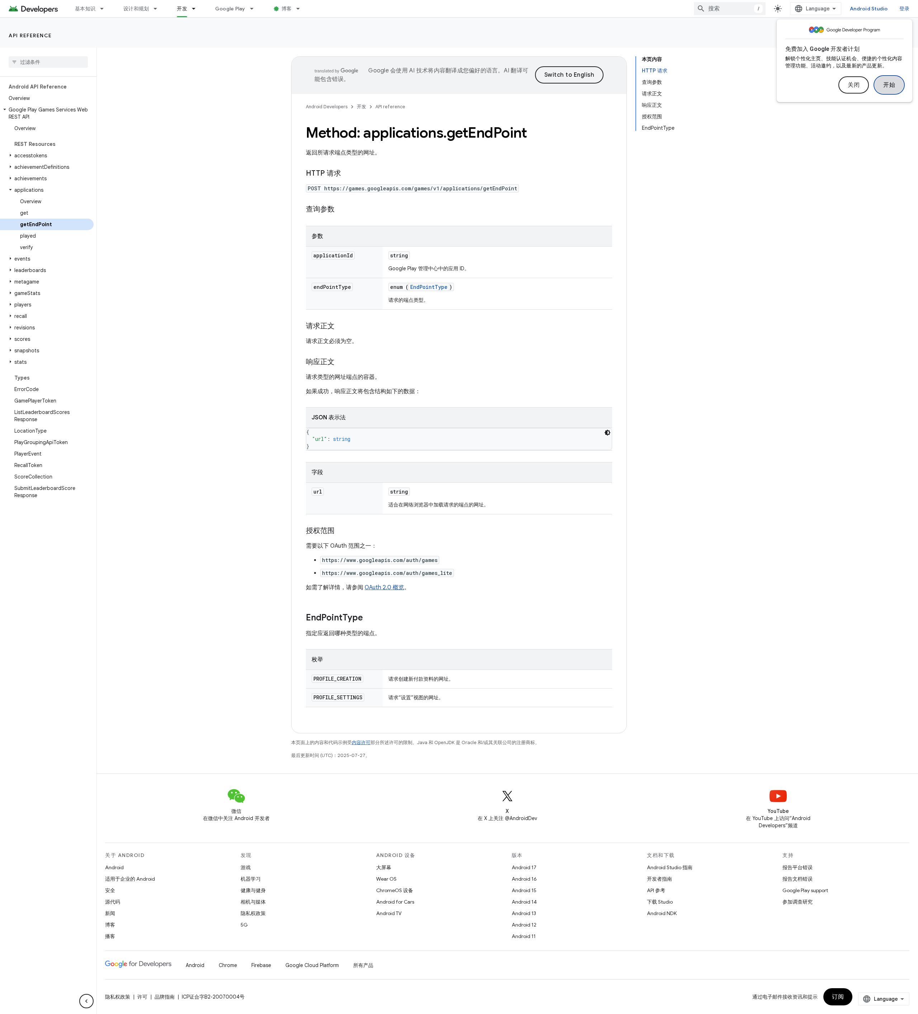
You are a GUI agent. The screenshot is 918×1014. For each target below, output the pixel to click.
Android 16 (524, 879)
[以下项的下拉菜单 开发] (197, 8)
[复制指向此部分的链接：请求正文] (342, 326)
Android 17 (524, 867)
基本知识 (85, 8)
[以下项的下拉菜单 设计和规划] (158, 8)
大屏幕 (383, 867)
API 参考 (656, 890)
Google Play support (805, 890)
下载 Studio (660, 902)
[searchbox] (48, 62)
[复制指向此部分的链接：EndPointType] (370, 618)
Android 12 (524, 925)
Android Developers (326, 107)
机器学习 (251, 879)
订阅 (838, 996)
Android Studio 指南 (669, 867)
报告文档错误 (797, 879)
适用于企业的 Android (130, 879)
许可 (142, 997)
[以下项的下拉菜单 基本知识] (105, 8)
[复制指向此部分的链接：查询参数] (342, 209)
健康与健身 (253, 890)
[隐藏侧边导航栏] (86, 1001)
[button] (47, 113)
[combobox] (730, 8)
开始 (889, 85)
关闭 (854, 85)
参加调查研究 (797, 902)
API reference (30, 35)
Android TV (389, 913)
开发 (182, 8)
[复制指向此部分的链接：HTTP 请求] (348, 174)
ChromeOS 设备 (394, 890)
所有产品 (363, 965)
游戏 (246, 867)
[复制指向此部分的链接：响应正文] (342, 362)
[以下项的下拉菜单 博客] (301, 8)
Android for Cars (395, 902)
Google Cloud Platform (312, 965)
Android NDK (662, 913)
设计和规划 (136, 8)
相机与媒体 (253, 902)
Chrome (228, 965)
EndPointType (429, 287)
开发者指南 (659, 879)
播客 (110, 936)
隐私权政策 (253, 913)
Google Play (230, 8)
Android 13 (524, 913)
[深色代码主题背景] (607, 432)
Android (114, 867)
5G (244, 925)
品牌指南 (165, 997)
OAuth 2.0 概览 (384, 587)
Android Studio (869, 8)
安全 (110, 890)
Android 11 (524, 936)
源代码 (112, 902)
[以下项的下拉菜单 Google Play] (255, 8)
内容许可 (361, 742)
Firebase (261, 965)
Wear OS (386, 879)
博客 (286, 8)
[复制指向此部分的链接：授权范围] (342, 531)
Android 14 (524, 902)
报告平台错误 (797, 867)
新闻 (110, 913)
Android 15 (524, 890)
